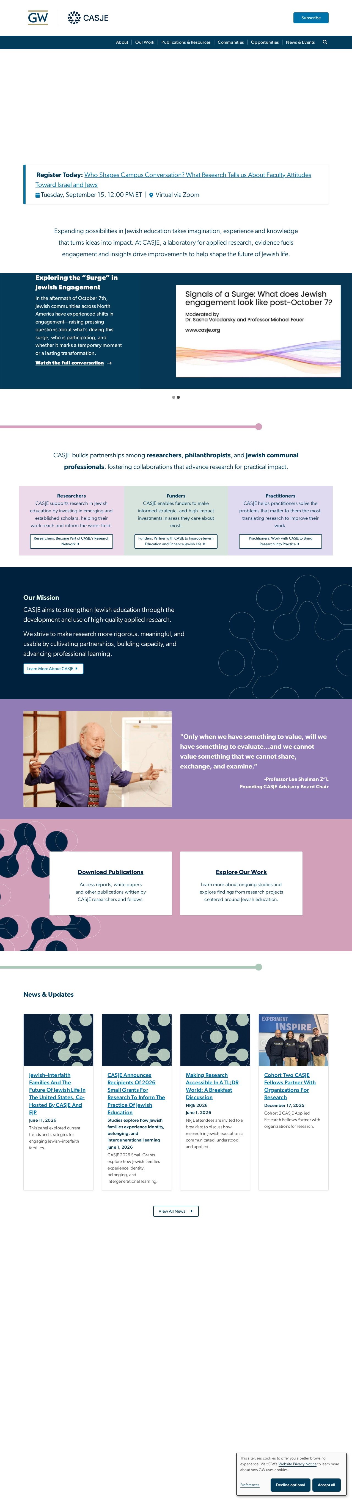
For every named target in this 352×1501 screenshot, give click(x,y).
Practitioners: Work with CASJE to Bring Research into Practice (280, 541)
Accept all (326, 1485)
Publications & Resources (186, 42)
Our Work (144, 42)
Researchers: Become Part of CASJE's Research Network (71, 541)
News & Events (300, 42)
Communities (231, 42)
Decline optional (290, 1485)
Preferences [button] (250, 1485)
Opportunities (265, 42)
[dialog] (291, 1474)
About (122, 42)
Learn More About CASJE (50, 669)
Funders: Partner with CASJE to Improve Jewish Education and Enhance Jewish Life (176, 541)
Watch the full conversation (138, 363)
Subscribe (311, 18)
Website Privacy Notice (298, 1464)
